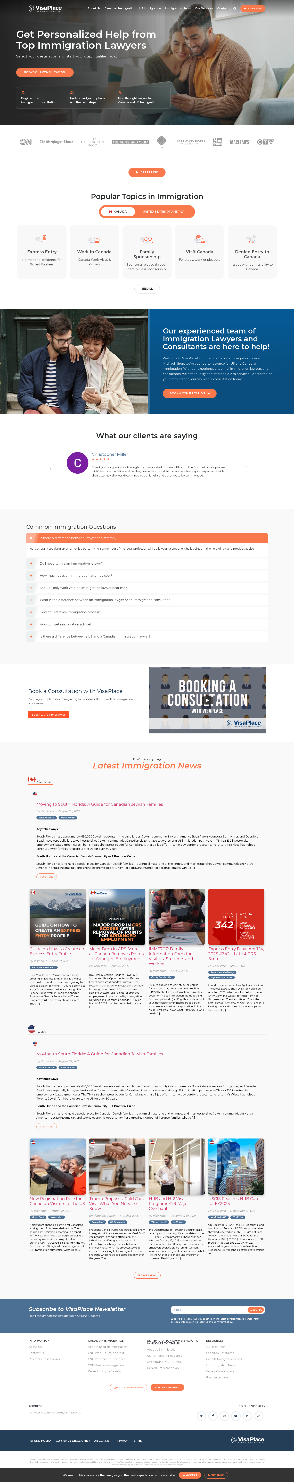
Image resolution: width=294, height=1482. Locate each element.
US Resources (215, 1347)
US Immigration (150, 8)
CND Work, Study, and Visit (106, 1353)
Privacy (122, 1440)
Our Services (204, 8)
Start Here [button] (255, 8)
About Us (93, 8)
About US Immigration (162, 1349)
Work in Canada (94, 251)
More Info (216, 1475)
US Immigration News (220, 1365)
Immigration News (178, 8)
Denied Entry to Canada (252, 254)
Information (39, 1340)
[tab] (118, 211)
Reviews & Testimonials (44, 1359)
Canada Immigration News (224, 1359)
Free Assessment (217, 1377)
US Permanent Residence (164, 1355)
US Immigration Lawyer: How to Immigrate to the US (172, 1342)
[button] (45, 72)
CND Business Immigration (106, 1365)
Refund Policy (40, 1440)
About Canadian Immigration (107, 1347)
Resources (215, 1340)
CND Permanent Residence (107, 1359)
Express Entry (42, 251)
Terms (137, 1440)
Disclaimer (102, 1440)
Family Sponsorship (147, 254)
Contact (223, 8)
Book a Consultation (220, 1371)
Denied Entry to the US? (163, 1368)
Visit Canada (199, 251)
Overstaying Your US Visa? (164, 1362)
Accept (192, 1475)
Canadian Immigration (119, 8)
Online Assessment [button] (169, 1387)
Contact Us (36, 1353)
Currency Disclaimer (73, 1440)
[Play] (207, 700)
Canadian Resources (220, 1353)
